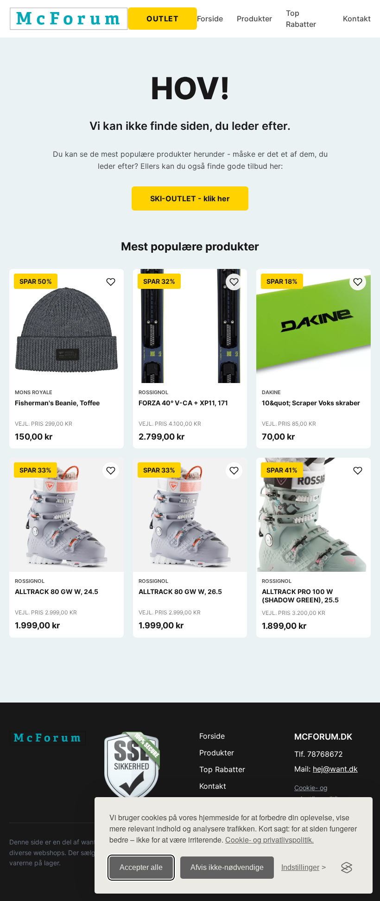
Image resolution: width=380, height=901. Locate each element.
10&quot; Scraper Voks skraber (311, 403)
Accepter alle (141, 867)
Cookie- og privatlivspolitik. (269, 839)
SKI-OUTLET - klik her (190, 198)
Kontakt (357, 18)
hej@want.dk (335, 768)
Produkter (254, 18)
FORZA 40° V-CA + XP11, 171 (183, 403)
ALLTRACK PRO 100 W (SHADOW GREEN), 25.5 (300, 596)
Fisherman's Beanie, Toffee (57, 403)
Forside (210, 18)
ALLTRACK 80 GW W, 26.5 (180, 591)
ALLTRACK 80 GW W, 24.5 (56, 591)
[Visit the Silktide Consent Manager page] (347, 867)
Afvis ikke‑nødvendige (227, 867)
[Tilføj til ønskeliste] (110, 282)
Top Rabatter (301, 18)
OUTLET (162, 18)
